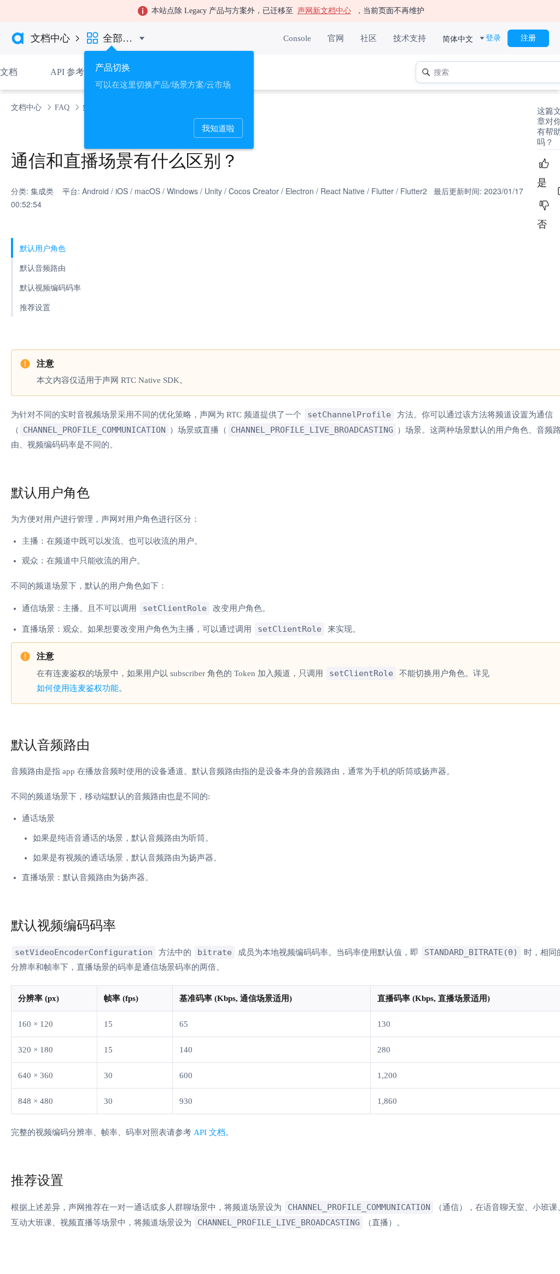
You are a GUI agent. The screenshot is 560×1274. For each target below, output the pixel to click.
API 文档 (209, 1132)
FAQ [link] (63, 107)
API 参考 (67, 72)
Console (297, 38)
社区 (368, 38)
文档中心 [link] (27, 107)
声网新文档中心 (324, 11)
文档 (9, 72)
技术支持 (409, 38)
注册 (528, 38)
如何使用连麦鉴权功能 (78, 688)
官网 (336, 38)
